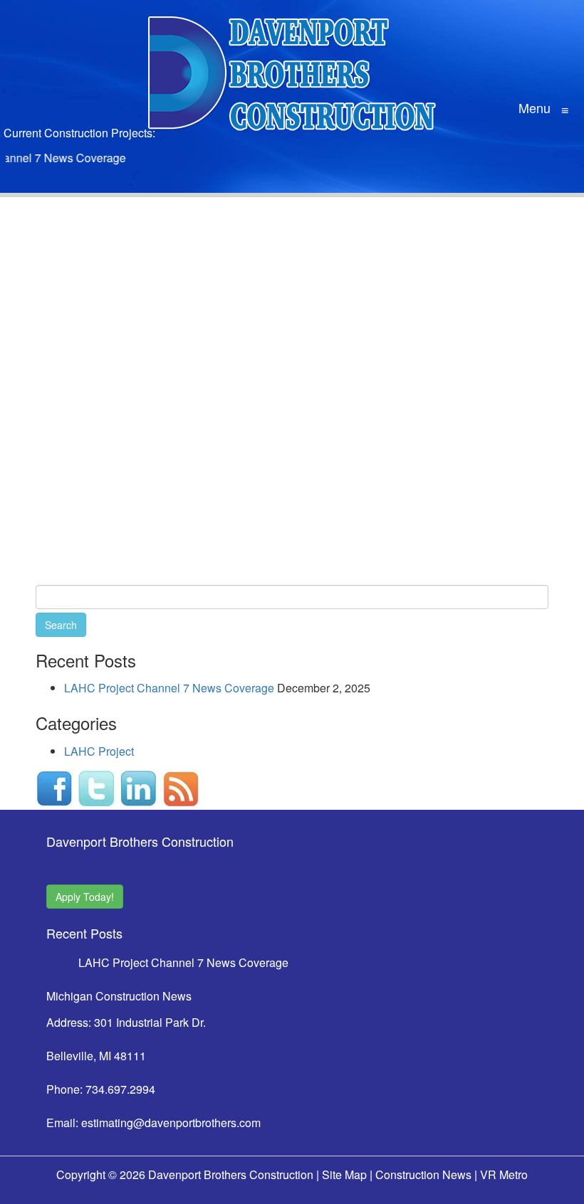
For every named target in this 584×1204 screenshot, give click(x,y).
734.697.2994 (120, 1089)
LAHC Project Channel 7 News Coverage (169, 688)
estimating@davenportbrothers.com (171, 1122)
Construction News (423, 1174)
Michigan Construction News (119, 996)
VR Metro (504, 1174)
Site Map (344, 1174)
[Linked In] (139, 786)
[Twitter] (97, 786)
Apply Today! (85, 896)
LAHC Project (99, 751)
